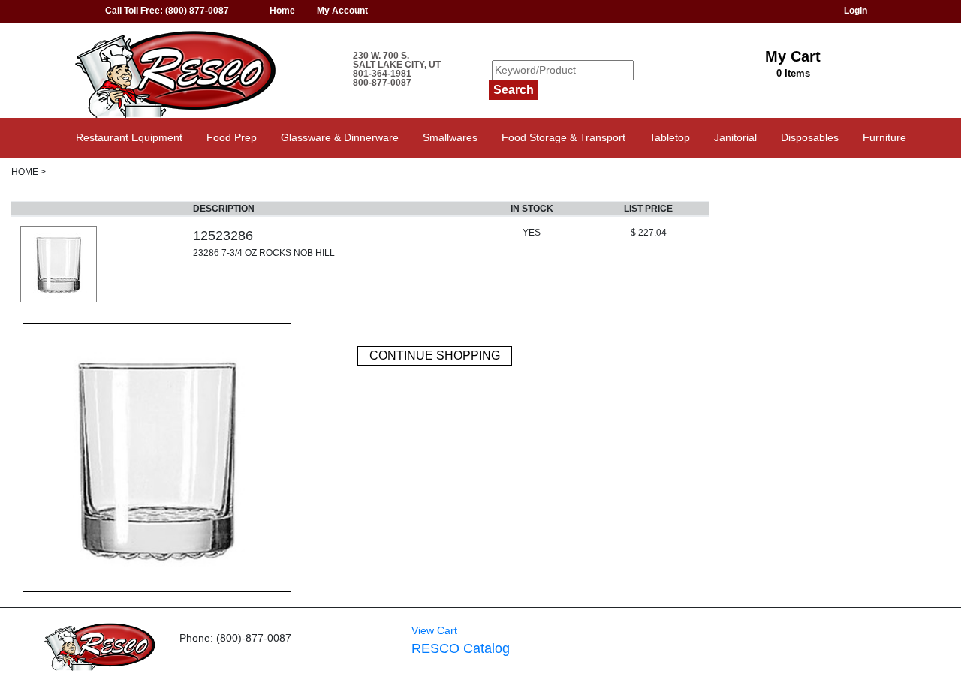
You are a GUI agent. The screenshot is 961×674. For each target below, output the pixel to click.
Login (855, 10)
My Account (342, 10)
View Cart (434, 630)
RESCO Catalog (460, 648)
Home (282, 10)
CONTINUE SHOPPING (434, 355)
